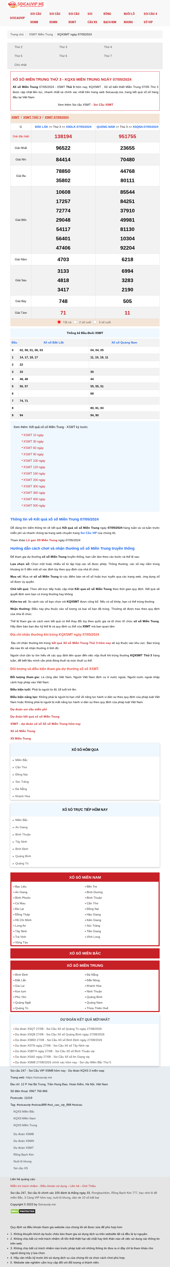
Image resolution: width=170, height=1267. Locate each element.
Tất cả (67, 322)
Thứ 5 (18, 55)
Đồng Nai (21, 774)
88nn (34, 1219)
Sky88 (47, 1219)
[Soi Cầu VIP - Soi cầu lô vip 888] (27, 5)
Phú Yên (20, 997)
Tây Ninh (21, 841)
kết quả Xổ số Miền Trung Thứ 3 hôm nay (81, 643)
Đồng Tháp (22, 914)
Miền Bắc (21, 760)
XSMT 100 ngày (34, 460)
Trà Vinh (20, 936)
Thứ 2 (18, 47)
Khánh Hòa (22, 796)
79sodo (25, 1219)
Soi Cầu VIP (88, 533)
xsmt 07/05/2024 (57, 117)
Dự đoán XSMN (23, 1141)
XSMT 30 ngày (33, 441)
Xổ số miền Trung (85, 965)
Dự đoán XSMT (23, 1147)
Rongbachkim (101, 1192)
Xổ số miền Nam (85, 877)
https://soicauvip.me (39, 1077)
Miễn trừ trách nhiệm (24, 1186)
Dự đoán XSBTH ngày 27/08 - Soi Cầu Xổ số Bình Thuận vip (55, 1051)
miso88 (69, 1219)
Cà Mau (20, 903)
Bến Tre (92, 886)
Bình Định (21, 849)
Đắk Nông (93, 980)
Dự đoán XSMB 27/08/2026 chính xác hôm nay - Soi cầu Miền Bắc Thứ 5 (63, 1062)
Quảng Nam (106, 126)
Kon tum (20, 991)
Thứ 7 (108, 55)
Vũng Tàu (21, 942)
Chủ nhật (21, 64)
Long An (20, 925)
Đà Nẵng (21, 789)
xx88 (61, 1219)
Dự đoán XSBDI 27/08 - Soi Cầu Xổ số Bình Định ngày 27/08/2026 (58, 1040)
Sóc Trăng (22, 781)
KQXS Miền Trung (25, 1125)
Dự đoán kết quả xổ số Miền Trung (35, 716)
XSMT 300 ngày (34, 486)
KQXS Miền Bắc (23, 1111)
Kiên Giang (94, 920)
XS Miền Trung (20, 738)
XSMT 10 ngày (33, 435)
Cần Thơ (21, 767)
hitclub (79, 1219)
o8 (40, 1219)
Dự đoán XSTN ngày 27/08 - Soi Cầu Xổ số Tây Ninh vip (52, 1045)
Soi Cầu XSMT (103, 104)
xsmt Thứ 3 (32, 117)
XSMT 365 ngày (34, 492)
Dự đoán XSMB (23, 1134)
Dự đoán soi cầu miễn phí (28, 709)
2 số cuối (85, 322)
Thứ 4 (108, 47)
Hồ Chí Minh (23, 920)
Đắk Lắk (41, 126)
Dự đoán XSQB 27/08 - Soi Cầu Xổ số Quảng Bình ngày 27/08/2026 (59, 1034)
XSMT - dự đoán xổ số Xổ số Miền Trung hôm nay (45, 723)
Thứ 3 (63, 47)
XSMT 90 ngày (33, 454)
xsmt (15, 117)
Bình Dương (95, 892)
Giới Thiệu (89, 1186)
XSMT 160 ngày (34, 473)
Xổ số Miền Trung (22, 731)
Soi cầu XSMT (73, 18)
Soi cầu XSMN (54, 18)
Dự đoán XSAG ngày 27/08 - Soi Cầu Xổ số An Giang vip (52, 1056)
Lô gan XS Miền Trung (41, 540)
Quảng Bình (23, 856)
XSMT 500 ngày (34, 505)
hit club (15, 1219)
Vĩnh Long (93, 936)
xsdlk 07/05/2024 (78, 126)
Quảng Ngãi (23, 1002)
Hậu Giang (94, 914)
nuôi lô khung (61, 1197)
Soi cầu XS (92, 18)
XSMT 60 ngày (33, 448)
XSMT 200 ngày (34, 480)
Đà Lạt (19, 908)
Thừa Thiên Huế (97, 1008)
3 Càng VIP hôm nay (37, 1197)
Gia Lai (19, 985)
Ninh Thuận (94, 991)
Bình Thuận (23, 834)
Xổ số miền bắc (85, 953)
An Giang (21, 827)
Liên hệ (74, 1186)
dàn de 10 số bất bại (85, 1197)
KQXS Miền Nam (24, 1118)
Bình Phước (23, 897)
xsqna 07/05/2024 (145, 126)
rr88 (54, 1219)
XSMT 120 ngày (34, 467)
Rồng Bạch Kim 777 (124, 1192)
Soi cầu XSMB (35, 18)
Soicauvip (17, 18)
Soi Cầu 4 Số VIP (150, 18)
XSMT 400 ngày (34, 499)
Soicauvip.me (47, 1204)
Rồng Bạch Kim (109, 18)
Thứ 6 (63, 55)
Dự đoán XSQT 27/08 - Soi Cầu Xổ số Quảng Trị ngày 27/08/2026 (58, 1028)
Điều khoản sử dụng (53, 1186)
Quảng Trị (21, 863)
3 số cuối (105, 322)
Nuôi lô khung (129, 18)
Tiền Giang (94, 931)
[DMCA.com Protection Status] (22, 1212)
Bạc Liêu (21, 886)
